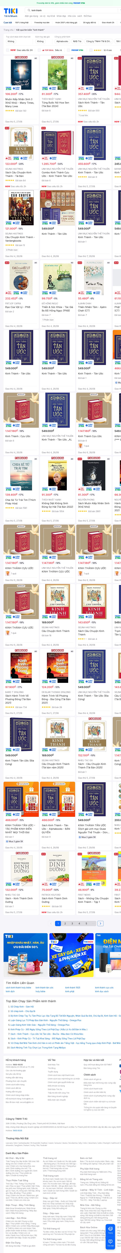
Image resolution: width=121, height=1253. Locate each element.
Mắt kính (103, 1172)
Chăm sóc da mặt (13, 1221)
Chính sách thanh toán (93, 1089)
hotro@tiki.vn (27, 1099)
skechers (93, 1143)
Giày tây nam (61, 1216)
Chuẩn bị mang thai (19, 1175)
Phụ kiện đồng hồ (92, 1185)
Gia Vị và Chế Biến (92, 1235)
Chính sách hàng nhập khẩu (17, 1095)
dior (15, 1143)
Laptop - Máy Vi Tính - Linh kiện (96, 1190)
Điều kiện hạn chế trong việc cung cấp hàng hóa (100, 1084)
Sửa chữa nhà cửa (92, 1211)
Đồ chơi (32, 1161)
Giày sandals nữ (57, 1204)
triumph (106, 1143)
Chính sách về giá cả (92, 1079)
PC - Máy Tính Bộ (91, 1200)
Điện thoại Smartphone (15, 1208)
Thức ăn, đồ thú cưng (19, 1198)
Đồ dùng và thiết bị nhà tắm (97, 1215)
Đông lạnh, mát (23, 1188)
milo (85, 1143)
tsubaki (44, 1145)
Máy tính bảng (17, 1213)
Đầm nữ (52, 1161)
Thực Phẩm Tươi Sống (17, 1180)
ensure (58, 1143)
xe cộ (42, 16)
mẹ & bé (51, 16)
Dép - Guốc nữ (61, 1201)
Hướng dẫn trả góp (14, 1092)
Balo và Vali (86, 1158)
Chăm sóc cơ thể (18, 1226)
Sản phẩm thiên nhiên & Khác (21, 1229)
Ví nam (46, 1242)
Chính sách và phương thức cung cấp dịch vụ (99, 1097)
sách (79, 16)
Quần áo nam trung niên (58, 1191)
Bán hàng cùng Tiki (92, 1068)
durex (64, 1143)
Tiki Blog (51, 1068)
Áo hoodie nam (54, 1184)
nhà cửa (72, 16)
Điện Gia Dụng (13, 1242)
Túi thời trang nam (52, 1239)
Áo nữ (45, 1161)
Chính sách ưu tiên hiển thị (95, 1092)
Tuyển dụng (53, 1072)
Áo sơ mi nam (59, 1181)
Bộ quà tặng (92, 1242)
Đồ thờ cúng (90, 1220)
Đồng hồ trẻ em (107, 1185)
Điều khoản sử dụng (56, 1086)
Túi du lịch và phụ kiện (94, 1161)
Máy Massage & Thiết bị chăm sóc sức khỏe (22, 1227)
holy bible (40, 991)
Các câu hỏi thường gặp (16, 1070)
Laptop (104, 1200)
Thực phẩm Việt (28, 1186)
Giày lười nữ (65, 1206)
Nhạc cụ (100, 1220)
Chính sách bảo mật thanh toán (61, 1075)
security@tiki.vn (27, 1102)
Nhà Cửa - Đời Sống (90, 1205)
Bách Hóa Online (88, 1227)
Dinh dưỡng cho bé (19, 1168)
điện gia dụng (31, 16)
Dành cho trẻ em (18, 1195)
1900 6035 (17, 1130)
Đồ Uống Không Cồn (95, 1240)
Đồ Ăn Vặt (89, 1238)
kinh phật (69, 991)
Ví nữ (70, 1232)
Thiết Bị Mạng (95, 1198)
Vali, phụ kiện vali (106, 1164)
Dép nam (56, 1219)
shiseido (9, 1145)
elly (80, 1143)
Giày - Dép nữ (50, 1198)
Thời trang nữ (50, 1158)
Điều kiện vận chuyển (57, 1100)
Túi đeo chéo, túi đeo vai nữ (55, 1232)
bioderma (73, 1143)
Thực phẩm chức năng (20, 1223)
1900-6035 (18, 1065)
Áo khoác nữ (63, 1164)
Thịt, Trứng (19, 1184)
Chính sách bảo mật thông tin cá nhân (64, 1079)
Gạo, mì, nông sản (19, 1191)
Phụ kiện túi (70, 1234)
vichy (33, 1145)
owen (51, 1143)
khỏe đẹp (61, 16)
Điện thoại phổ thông (19, 1211)
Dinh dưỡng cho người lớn (21, 1171)
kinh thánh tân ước (44, 987)
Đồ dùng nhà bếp (13, 1246)
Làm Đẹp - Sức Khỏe (16, 1218)
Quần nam (59, 1179)
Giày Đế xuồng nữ (59, 1208)
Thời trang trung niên (57, 1171)
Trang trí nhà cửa (87, 1208)
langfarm (18, 1145)
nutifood (115, 1143)
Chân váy (61, 1166)
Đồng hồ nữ (95, 1182)
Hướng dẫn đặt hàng (14, 1077)
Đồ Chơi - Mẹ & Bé (15, 1158)
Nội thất (92, 1213)
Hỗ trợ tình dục (27, 1235)
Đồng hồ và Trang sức (91, 1179)
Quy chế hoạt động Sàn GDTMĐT (98, 1065)
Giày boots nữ (53, 1206)
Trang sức (84, 1182)
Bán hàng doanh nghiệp (58, 1096)
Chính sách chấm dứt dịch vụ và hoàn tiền (99, 1103)
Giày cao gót (48, 1201)
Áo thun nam (48, 1179)
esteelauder (24, 1143)
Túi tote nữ (58, 1234)
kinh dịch (10, 991)
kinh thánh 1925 (72, 987)
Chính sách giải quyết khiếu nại (61, 1082)
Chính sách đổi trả (13, 1088)
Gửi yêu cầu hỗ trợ (13, 1074)
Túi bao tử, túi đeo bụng (65, 1245)
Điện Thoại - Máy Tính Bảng (20, 1205)
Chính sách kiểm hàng (15, 1084)
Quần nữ (60, 1161)
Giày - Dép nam (51, 1213)
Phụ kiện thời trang (89, 1168)
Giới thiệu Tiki (53, 1065)
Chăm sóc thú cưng (88, 1231)
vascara (9, 1143)
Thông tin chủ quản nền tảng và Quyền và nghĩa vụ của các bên (100, 1108)
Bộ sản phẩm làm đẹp (21, 1236)
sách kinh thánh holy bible (18, 987)
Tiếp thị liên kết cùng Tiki (58, 1093)
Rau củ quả (15, 1186)
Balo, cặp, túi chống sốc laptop (97, 1162)
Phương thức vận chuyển (16, 1081)
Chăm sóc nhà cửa (22, 1200)
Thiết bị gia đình (28, 1246)
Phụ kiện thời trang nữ (89, 1172)
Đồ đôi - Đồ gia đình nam (62, 1186)
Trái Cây (9, 1184)
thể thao (88, 16)
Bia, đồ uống (15, 1193)
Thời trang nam (51, 1175)
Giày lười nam (48, 1216)
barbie (44, 1143)
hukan (26, 1145)
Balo (82, 1161)
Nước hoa (15, 1235)
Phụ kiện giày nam (56, 1221)
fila (38, 1145)
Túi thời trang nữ (51, 1228)
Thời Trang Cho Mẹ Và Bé (16, 1161)
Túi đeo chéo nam (58, 1242)
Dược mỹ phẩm (29, 1238)
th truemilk (35, 1143)
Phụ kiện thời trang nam (96, 1173)
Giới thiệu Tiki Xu (55, 1089)
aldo (100, 1143)
